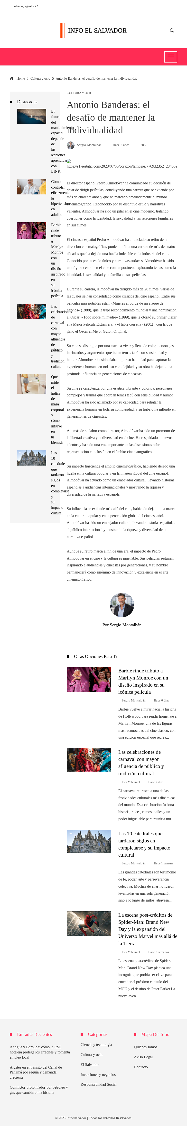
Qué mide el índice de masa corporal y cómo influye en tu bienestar (58, 410)
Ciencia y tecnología (96, 1044)
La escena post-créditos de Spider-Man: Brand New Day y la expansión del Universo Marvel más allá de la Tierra (147, 929)
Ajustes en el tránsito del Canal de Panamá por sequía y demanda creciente (36, 1072)
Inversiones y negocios (98, 1075)
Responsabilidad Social (98, 1084)
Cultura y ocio (79, 93)
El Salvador (90, 1064)
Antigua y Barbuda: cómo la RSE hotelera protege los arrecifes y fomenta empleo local (40, 1052)
